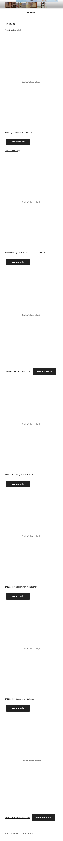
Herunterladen (18, 141)
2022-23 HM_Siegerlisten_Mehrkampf (20, 587)
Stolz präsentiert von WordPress (20, 833)
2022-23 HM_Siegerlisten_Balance (19, 699)
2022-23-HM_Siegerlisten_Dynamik (20, 475)
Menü (33, 12)
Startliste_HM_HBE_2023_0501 (18, 372)
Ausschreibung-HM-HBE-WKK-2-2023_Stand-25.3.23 (27, 253)
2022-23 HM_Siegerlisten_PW (17, 817)
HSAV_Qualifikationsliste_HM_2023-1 (20, 133)
